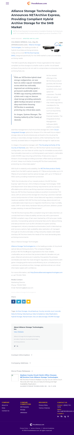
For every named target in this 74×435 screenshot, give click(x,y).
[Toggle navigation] (7, 3)
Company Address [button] (20, 363)
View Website (19, 332)
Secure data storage (40, 317)
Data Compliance (38, 314)
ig (65, 416)
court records (55, 311)
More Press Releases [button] (21, 371)
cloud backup (33, 311)
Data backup (27, 314)
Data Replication (51, 314)
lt (68, 416)
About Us (5, 405)
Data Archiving (16, 314)
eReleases (23, 412)
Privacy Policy (43, 405)
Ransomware (27, 317)
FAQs (3, 408)
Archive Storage (21, 311)
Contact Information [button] (20, 355)
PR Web (22, 410)
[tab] (37, 355)
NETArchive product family (50, 168)
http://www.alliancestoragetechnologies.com (46, 272)
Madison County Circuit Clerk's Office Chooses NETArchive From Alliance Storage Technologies (39, 376)
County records (44, 311)
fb (62, 416)
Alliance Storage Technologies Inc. (23, 246)
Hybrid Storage (16, 317)
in (58, 416)
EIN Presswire (24, 407)
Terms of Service (44, 408)
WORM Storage (54, 317)
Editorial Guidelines (48, 428)
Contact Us (5, 411)
